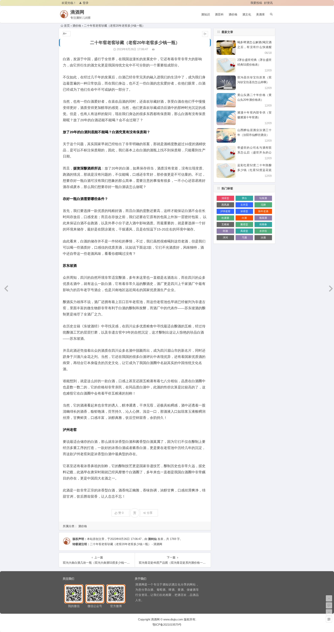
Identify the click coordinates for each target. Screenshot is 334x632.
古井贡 (244, 204)
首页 (67, 25)
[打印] (153, 49)
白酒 (244, 217)
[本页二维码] (329, 619)
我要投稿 (256, 2)
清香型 (225, 198)
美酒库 (260, 14)
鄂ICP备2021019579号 (167, 624)
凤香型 (244, 231)
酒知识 (205, 14)
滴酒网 (77, 12)
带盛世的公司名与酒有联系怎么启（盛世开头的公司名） (254, 152)
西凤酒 (225, 204)
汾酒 (263, 237)
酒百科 (219, 14)
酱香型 (244, 224)
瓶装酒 (263, 217)
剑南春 (263, 224)
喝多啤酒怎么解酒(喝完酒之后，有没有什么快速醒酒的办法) (254, 47)
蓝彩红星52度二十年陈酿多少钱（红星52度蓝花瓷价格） (254, 170)
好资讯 (268, 2)
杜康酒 (225, 217)
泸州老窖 (225, 211)
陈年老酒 (263, 211)
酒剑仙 (152, 539)
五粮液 (225, 224)
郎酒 (225, 231)
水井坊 (263, 231)
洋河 (225, 237)
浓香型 (244, 211)
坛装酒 (263, 198)
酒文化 (246, 14)
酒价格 (233, 14)
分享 (150, 512)
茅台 (244, 198)
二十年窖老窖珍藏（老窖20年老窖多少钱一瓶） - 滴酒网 (126, 544)
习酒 (244, 237)
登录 (86, 2)
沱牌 (263, 204)
